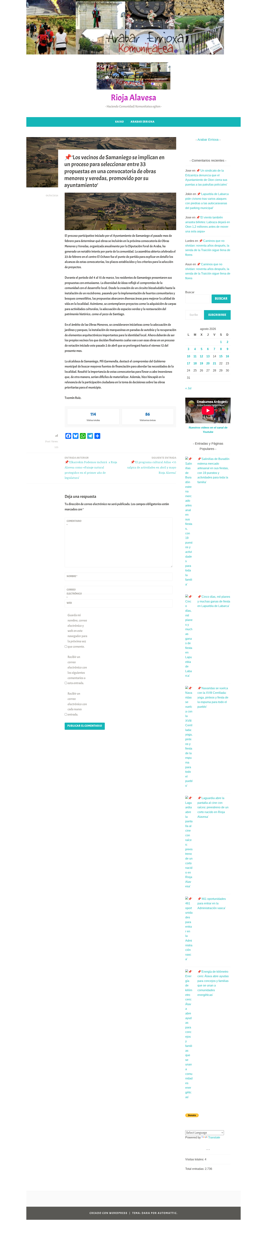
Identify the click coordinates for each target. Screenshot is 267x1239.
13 (208, 356)
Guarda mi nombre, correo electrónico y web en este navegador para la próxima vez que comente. (77, 631)
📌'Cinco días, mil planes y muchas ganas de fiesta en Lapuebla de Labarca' (213, 601)
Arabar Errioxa (143, 121)
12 (201, 356)
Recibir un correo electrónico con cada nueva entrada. (77, 704)
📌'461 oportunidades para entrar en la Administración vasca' (211, 903)
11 (195, 356)
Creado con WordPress (109, 1213)
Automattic (167, 1213)
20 (208, 363)
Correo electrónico (74, 593)
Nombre (72, 576)
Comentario (74, 523)
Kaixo (119, 121)
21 (214, 363)
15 (221, 356)
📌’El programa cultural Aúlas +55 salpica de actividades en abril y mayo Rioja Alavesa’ (151, 465)
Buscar (189, 292)
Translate (214, 1137)
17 (188, 363)
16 (227, 356)
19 (201, 363)
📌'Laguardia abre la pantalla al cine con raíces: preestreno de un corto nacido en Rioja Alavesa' (212, 807)
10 (188, 356)
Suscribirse (217, 315)
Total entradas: (195, 1168)
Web (69, 602)
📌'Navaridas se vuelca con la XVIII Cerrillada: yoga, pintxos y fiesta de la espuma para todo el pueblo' (212, 697)
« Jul (188, 388)
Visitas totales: (195, 1159)
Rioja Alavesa (133, 97)
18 (195, 363)
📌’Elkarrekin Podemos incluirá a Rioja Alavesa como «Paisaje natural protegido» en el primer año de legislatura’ (91, 468)
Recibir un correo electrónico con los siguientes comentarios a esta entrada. (77, 670)
